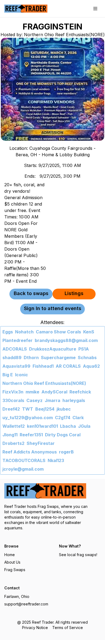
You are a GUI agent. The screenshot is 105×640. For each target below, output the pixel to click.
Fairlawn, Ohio (16, 596)
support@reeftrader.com (26, 604)
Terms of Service (67, 627)
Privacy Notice (35, 627)
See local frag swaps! (78, 554)
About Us (12, 562)
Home (9, 554)
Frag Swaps (14, 569)
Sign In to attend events (52, 308)
